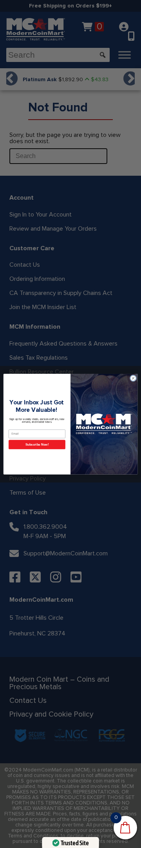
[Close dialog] (133, 378)
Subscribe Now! (37, 444)
